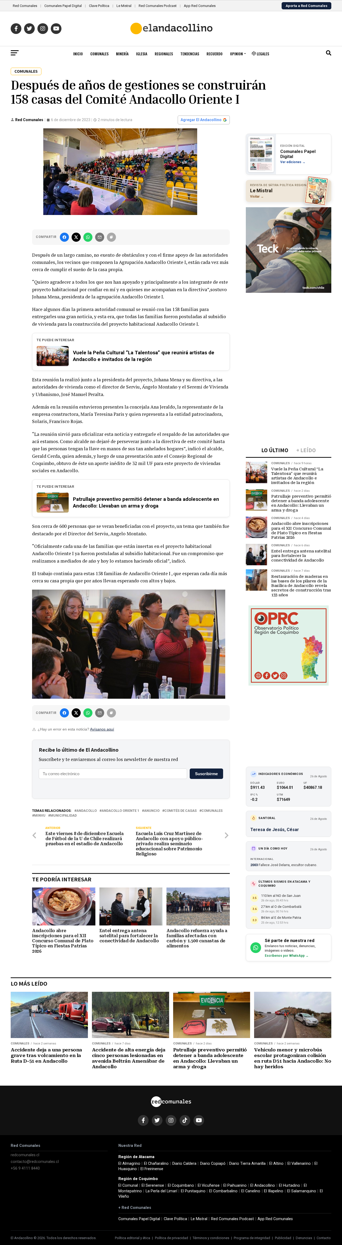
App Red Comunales (200, 6)
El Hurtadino (289, 1185)
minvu (39, 815)
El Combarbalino (223, 1191)
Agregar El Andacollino (201, 120)
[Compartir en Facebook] (64, 237)
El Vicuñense (209, 1185)
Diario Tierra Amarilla (247, 1163)
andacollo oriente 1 (120, 811)
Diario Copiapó (213, 1163)
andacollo (86, 811)
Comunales (99, 53)
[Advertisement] (288, 330)
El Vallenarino (299, 1163)
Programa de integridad (252, 1238)
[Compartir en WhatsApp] (87, 237)
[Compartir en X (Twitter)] (76, 237)
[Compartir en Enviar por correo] (99, 237)
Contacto (324, 1238)
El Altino (276, 1163)
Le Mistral (123, 6)
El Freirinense (152, 1169)
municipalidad (63, 815)
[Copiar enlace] (111, 237)
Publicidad (283, 1238)
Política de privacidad (171, 1238)
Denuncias (304, 1238)
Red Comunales (25, 6)
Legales (262, 53)
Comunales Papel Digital (63, 6)
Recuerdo (215, 53)
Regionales (164, 53)
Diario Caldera (184, 1163)
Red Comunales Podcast (158, 6)
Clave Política (99, 6)
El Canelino (250, 1191)
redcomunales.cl (25, 1155)
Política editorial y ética (132, 1238)
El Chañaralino (156, 1163)
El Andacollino (262, 1185)
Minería (122, 53)
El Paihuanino (235, 1185)
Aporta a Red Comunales (306, 6)
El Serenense (153, 1185)
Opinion (236, 53)
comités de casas (180, 811)
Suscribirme (206, 773)
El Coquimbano (181, 1185)
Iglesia (141, 53)
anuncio (152, 811)
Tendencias (189, 53)
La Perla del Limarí (161, 1191)
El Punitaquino (193, 1191)
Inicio (78, 53)
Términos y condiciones (211, 1238)
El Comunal (128, 1185)
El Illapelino (273, 1191)
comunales (212, 811)
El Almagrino (129, 1163)
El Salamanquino (301, 1191)
